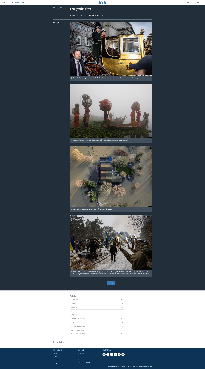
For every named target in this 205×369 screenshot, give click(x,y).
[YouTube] (188, 3)
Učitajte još (111, 283)
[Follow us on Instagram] (111, 354)
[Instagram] (193, 3)
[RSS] (119, 354)
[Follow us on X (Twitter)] (107, 354)
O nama (55, 354)
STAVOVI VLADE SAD (84, 363)
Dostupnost (56, 363)
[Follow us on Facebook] (104, 354)
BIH (79, 360)
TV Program (81, 354)
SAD (79, 357)
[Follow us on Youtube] (115, 354)
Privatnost (56, 360)
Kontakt (55, 357)
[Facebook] (198, 3)
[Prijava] (123, 354)
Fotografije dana (18, 2)
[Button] (56, 23)
